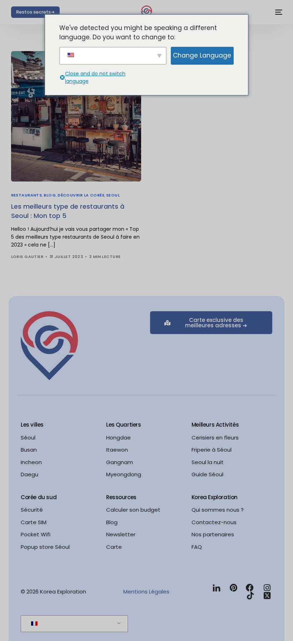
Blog (50, 195)
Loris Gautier (27, 256)
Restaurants (26, 195)
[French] (73, 624)
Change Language (202, 55)
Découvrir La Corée (81, 195)
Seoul (113, 195)
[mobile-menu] (275, 12)
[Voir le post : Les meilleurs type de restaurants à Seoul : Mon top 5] (76, 116)
